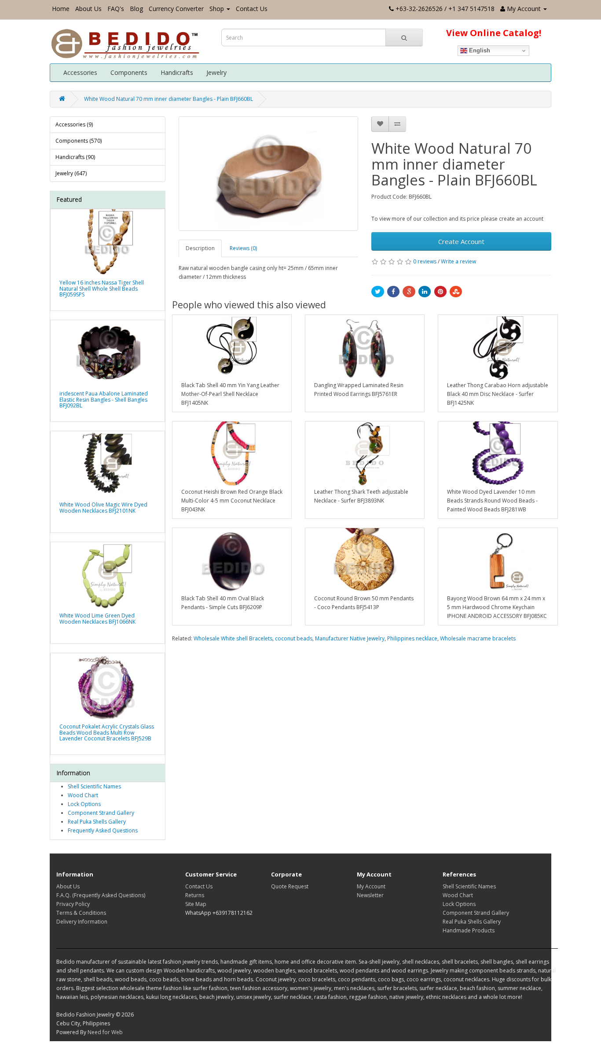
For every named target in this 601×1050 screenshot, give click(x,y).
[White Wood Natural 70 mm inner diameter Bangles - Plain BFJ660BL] (269, 173)
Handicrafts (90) (75, 157)
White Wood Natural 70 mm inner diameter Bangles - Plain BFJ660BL (168, 99)
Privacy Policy (73, 904)
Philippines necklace (412, 638)
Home (61, 8)
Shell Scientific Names (94, 786)
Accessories (80, 72)
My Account (371, 886)
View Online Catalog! (493, 33)
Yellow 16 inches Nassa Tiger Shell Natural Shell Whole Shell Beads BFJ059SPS (101, 288)
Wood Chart (83, 795)
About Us (88, 8)
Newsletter (370, 895)
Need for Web (105, 1032)
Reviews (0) (243, 248)
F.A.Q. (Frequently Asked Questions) (100, 895)
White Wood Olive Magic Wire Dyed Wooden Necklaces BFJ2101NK (103, 507)
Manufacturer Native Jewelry (350, 638)
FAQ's (115, 8)
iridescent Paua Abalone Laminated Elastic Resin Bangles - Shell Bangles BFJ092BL (103, 399)
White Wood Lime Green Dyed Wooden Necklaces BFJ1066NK (97, 618)
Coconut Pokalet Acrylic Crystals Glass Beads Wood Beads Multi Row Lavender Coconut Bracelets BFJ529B (106, 732)
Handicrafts (177, 72)
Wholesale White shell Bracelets (233, 638)
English (478, 50)
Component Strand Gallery (101, 813)
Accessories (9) (74, 124)
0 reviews (424, 261)
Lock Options (84, 804)
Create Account (461, 241)
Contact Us (252, 8)
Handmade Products (469, 930)
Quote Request (289, 886)
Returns (194, 895)
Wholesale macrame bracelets (478, 638)
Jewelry (216, 72)
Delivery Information (81, 921)
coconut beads (293, 638)
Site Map (195, 904)
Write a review (458, 261)
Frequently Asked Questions (103, 830)
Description (200, 248)
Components (128, 72)
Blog (136, 8)
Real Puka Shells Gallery (97, 821)
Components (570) (78, 140)
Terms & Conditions (81, 913)
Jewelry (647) (71, 173)
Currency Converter (176, 8)
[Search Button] (404, 37)
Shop (216, 8)
